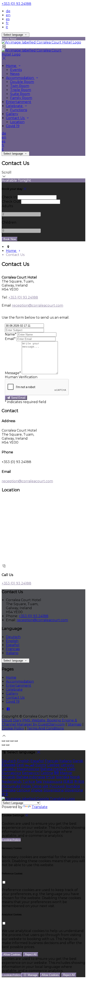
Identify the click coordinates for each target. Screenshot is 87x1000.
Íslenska (62, 777)
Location (17, 122)
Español (12, 645)
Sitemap (75, 724)
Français (13, 649)
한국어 (79, 782)
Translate (40, 807)
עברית (50, 777)
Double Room (22, 82)
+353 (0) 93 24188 (16, 4)
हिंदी (56, 773)
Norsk (75, 777)
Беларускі (31, 773)
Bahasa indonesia (30, 777)
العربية (29, 765)
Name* (10, 334)
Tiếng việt (40, 786)
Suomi (40, 765)
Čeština (47, 773)
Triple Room (20, 90)
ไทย (39, 782)
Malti (71, 769)
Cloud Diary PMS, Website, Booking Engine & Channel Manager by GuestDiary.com (39, 722)
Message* (13, 373)
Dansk (78, 761)
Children (9, 222)
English (12, 641)
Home (11, 66)
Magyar (66, 773)
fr (7, 23)
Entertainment (18, 102)
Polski (26, 786)
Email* (10, 339)
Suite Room (20, 94)
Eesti (20, 765)
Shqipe (37, 790)
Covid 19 (12, 126)
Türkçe (28, 782)
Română (73, 786)
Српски (23, 790)
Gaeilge (53, 765)
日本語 (68, 782)
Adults (7, 206)
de (8, 11)
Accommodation (20, 78)
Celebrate (14, 106)
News (14, 74)
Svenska (9, 790)
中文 (5, 794)
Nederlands (12, 782)
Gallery (12, 114)
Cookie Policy (13, 728)
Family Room (21, 98)
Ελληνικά (8, 765)
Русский (57, 786)
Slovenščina (54, 790)
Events (16, 70)
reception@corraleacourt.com (37, 305)
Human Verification (21, 377)
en (8, 15)
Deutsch (13, 637)
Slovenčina (73, 790)
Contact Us (15, 118)
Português (11, 786)
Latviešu (9, 769)
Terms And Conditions (45, 728)
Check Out (11, 202)
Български (11, 773)
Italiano (12, 653)
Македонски (28, 769)
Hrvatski (8, 777)
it (7, 27)
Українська (52, 782)
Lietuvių (67, 765)
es (8, 19)
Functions (18, 110)
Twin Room (19, 86)
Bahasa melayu (53, 769)
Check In (9, 197)
